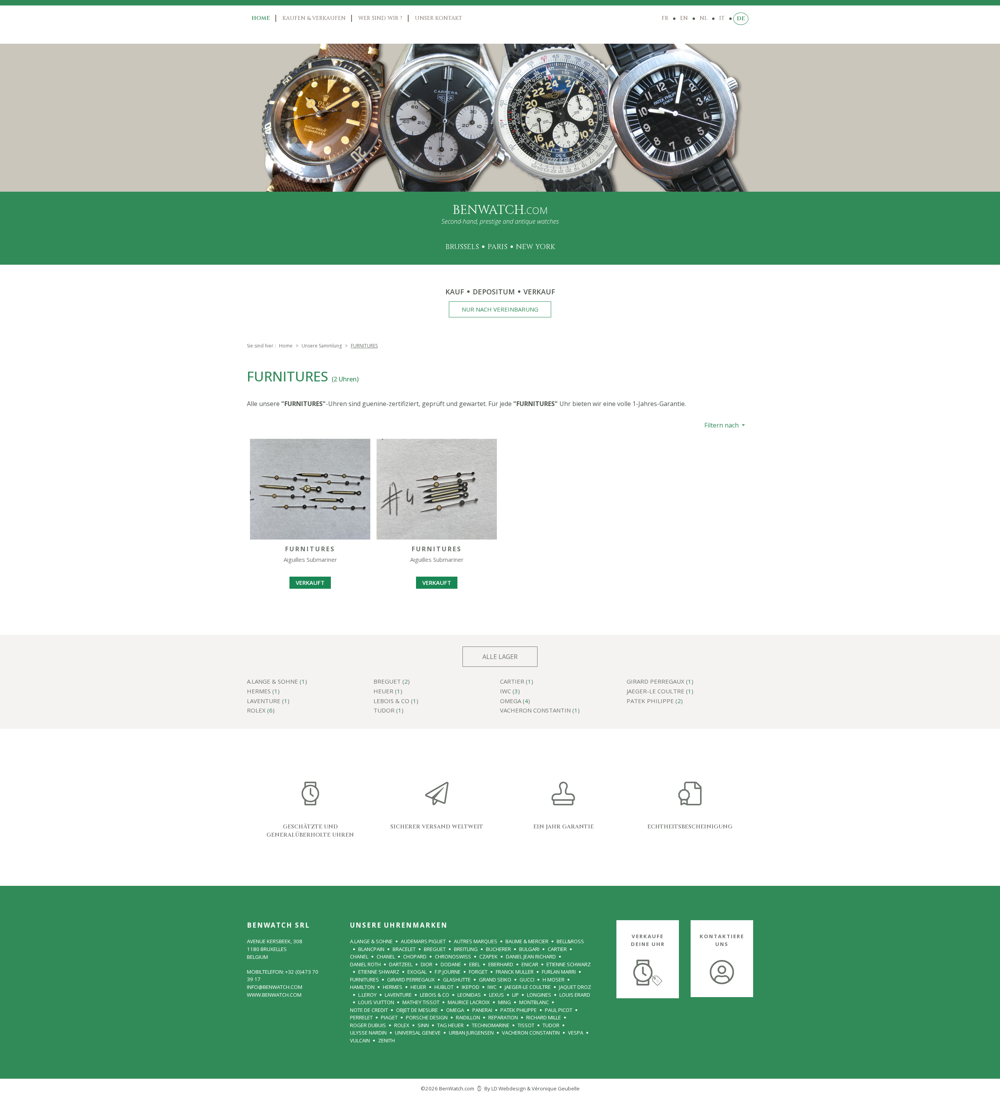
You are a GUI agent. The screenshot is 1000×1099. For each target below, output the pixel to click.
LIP (515, 994)
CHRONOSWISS (453, 956)
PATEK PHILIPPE (518, 1010)
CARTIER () (516, 682)
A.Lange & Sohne (371, 941)
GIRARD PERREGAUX (411, 979)
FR (665, 18)
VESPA (575, 1032)
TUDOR (551, 1025)
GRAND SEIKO (495, 979)
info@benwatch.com (274, 986)
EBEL (474, 964)
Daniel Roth (365, 964)
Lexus (496, 994)
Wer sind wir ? (380, 18)
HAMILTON (362, 986)
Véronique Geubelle (556, 1088)
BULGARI (529, 949)
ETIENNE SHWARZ (378, 971)
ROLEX (401, 1025)
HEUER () (387, 691)
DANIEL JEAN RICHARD (531, 956)
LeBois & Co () (395, 701)
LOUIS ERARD (574, 994)
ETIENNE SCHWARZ (568, 964)
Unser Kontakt (438, 18)
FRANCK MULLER (515, 971)
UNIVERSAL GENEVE (418, 1032)
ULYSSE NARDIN (368, 1032)
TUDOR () (388, 710)
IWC (492, 986)
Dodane (451, 964)
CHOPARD (415, 956)
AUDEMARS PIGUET (423, 941)
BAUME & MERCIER (526, 941)
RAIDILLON (468, 1017)
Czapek (488, 956)
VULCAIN (360, 1040)
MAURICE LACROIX (469, 1002)
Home (261, 18)
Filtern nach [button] (722, 425)
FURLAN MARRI (559, 971)
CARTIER (557, 949)
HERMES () (263, 691)
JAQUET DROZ (575, 986)
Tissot (526, 1025)
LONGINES (539, 994)
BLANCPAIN (371, 949)
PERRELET (361, 1017)
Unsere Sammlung (322, 345)
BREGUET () (391, 682)
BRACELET (404, 949)
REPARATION (503, 1017)
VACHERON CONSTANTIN (531, 1032)
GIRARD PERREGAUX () (660, 682)
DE (741, 18)
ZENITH (386, 1040)
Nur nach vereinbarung (500, 309)
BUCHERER (498, 949)
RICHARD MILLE (543, 1017)
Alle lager (500, 656)
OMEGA (455, 1010)
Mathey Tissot (420, 1002)
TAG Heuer (450, 1025)
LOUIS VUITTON (376, 1002)
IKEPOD (470, 986)
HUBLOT (444, 986)
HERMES (392, 986)
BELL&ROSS (570, 941)
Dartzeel (400, 964)
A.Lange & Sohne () (277, 682)
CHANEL (359, 956)
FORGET (478, 971)
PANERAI (482, 1010)
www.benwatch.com (274, 994)
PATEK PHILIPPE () (655, 701)
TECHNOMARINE (490, 1025)
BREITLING (466, 949)
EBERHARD (500, 964)
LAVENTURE (398, 994)
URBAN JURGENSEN (471, 1032)
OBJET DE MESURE (417, 1010)
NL (703, 18)
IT (722, 18)
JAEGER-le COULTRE (528, 986)
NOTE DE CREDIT (369, 1010)
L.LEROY (367, 994)
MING (504, 1002)
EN (684, 18)
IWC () (510, 691)
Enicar (529, 964)
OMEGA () (515, 701)
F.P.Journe (448, 971)
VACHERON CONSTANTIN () (540, 710)
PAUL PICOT (558, 1010)
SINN (423, 1025)
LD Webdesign (508, 1088)
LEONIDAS (469, 994)
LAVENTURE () (268, 701)
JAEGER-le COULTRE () (660, 691)
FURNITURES (364, 979)
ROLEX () (261, 710)
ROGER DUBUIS (368, 1025)
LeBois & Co (434, 994)
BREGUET (435, 949)
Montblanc (534, 1002)
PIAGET (389, 1017)
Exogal (417, 971)
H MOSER (553, 979)
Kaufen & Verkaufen (314, 18)
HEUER (418, 986)
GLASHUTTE (457, 979)
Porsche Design (427, 1017)
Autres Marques (475, 941)
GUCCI (527, 979)
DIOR (426, 964)
